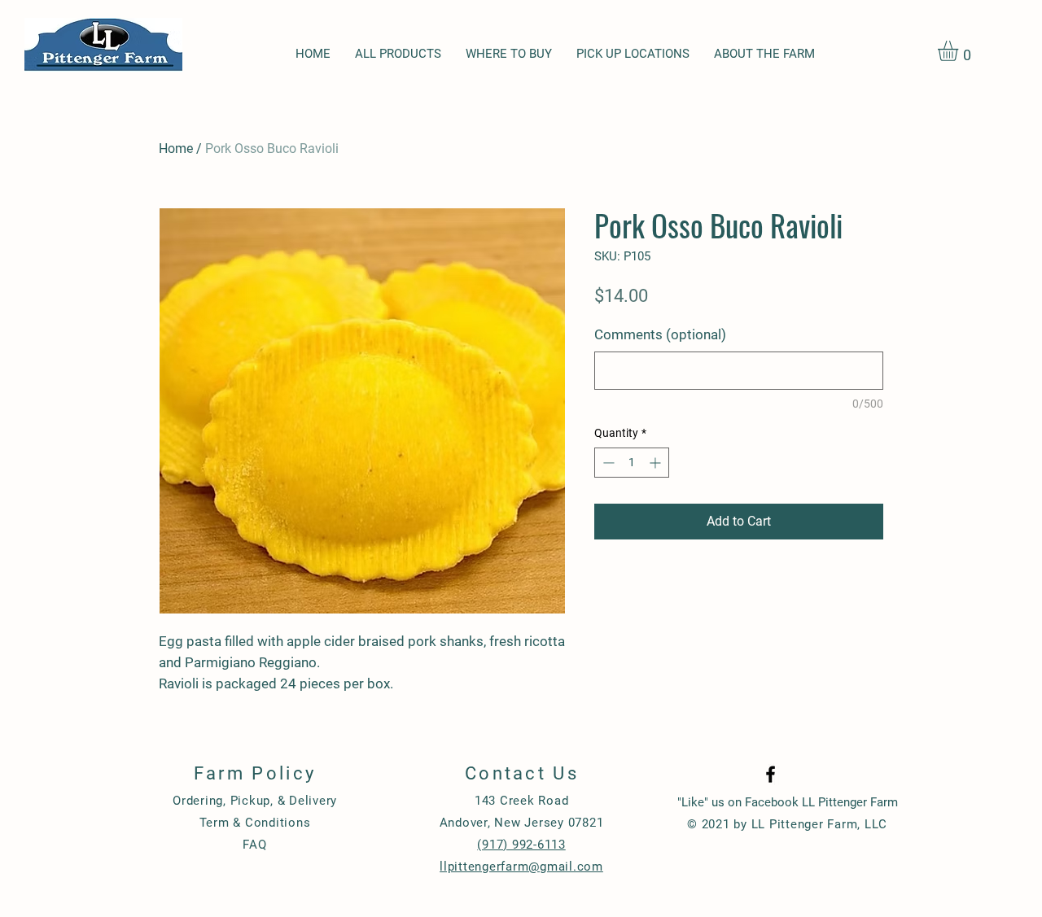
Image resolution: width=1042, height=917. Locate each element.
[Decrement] (607, 462)
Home (176, 148)
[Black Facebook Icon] (771, 774)
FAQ (254, 844)
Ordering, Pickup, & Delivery (255, 800)
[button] (960, 51)
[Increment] (656, 462)
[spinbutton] (631, 462)
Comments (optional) (660, 334)
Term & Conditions (255, 822)
